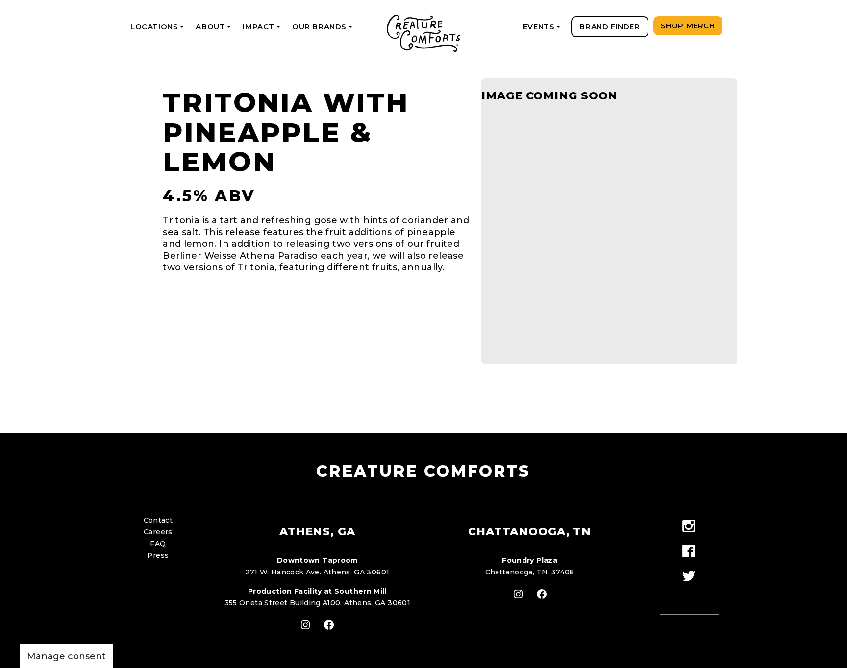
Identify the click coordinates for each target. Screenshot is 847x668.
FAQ (158, 543)
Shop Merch (688, 25)
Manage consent (66, 656)
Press (158, 555)
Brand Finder (609, 26)
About (215, 29)
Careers (158, 531)
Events (543, 29)
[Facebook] (689, 551)
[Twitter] (689, 576)
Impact (263, 29)
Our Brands (324, 29)
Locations (158, 29)
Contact (158, 520)
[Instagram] (689, 526)
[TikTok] (689, 594)
